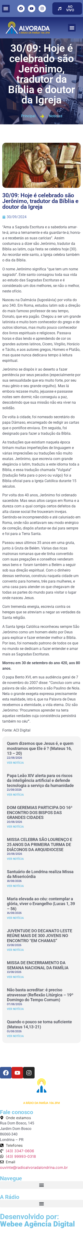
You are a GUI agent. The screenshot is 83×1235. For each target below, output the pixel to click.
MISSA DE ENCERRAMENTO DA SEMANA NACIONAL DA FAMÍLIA (37, 965)
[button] (6, 8)
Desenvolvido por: (37, 1220)
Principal (28, 116)
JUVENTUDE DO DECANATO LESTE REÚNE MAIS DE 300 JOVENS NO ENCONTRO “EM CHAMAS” (39, 935)
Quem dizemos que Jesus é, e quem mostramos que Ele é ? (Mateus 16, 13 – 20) (40, 748)
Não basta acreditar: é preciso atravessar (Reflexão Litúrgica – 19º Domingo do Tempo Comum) (40, 994)
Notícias (55, 116)
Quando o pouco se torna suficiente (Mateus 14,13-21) (39, 1024)
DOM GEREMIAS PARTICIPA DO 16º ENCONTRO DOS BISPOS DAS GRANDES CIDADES (39, 812)
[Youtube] (31, 8)
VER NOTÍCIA (15, 762)
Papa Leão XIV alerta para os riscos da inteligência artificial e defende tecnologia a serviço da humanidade (40, 780)
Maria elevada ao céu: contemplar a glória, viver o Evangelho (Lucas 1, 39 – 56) (41, 903)
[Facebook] (21, 8)
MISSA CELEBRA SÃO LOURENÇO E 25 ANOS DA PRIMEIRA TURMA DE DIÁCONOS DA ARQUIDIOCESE (39, 844)
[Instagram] (42, 8)
